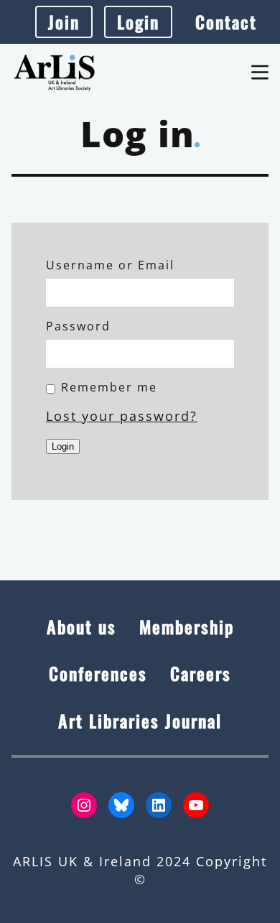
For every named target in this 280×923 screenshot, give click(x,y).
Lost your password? (121, 416)
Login (138, 21)
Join (64, 21)
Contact (226, 21)
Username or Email (110, 265)
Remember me (109, 387)
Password (78, 326)
